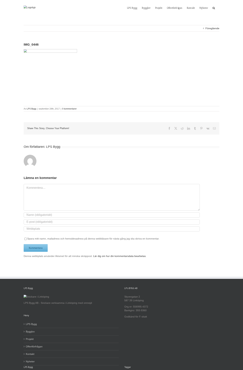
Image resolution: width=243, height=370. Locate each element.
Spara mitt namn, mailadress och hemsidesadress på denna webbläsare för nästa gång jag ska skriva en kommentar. (93, 238)
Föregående (212, 28)
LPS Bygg (31, 109)
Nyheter (30, 361)
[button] (214, 7)
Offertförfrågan (34, 346)
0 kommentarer (69, 109)
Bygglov (30, 331)
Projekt (30, 339)
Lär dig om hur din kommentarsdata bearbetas (119, 256)
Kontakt (30, 354)
